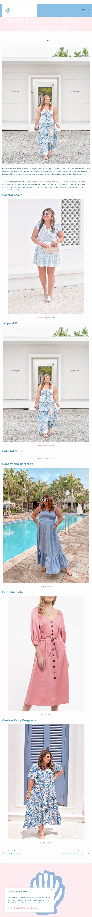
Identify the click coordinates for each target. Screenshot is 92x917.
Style (47, 41)
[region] (29, 900)
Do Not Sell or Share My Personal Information (22, 908)
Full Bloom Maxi (46, 843)
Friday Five (14, 854)
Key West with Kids (73, 854)
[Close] (51, 889)
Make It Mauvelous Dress (46, 459)
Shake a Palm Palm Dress (46, 446)
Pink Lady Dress (46, 715)
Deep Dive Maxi (46, 587)
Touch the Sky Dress (44, 318)
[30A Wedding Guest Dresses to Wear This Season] (46, 105)
